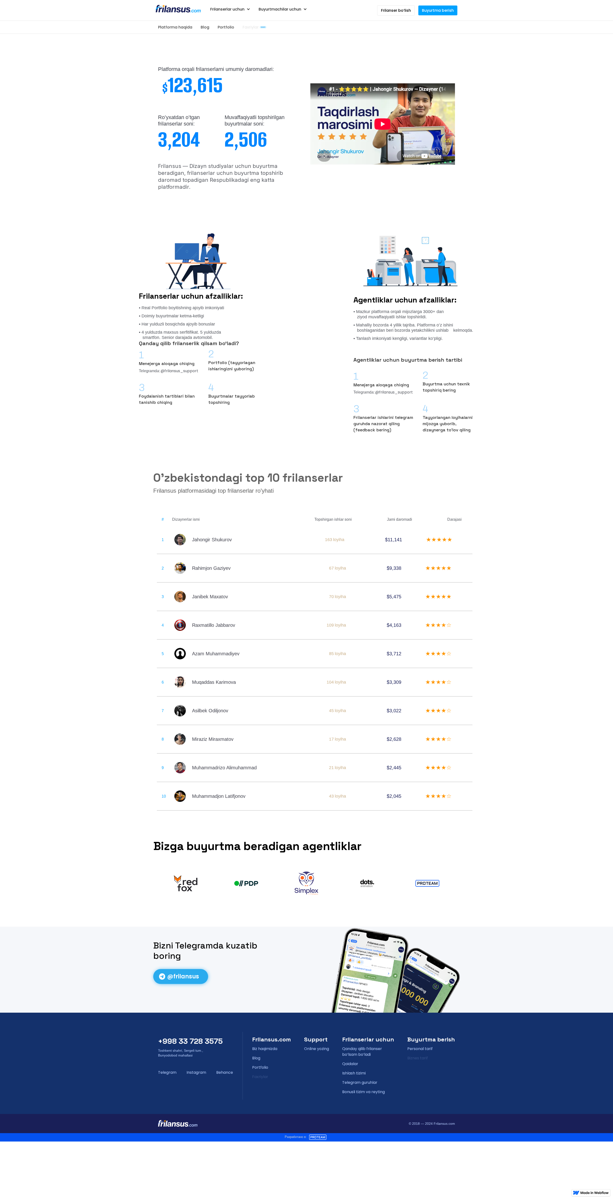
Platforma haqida (175, 27)
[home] (178, 8)
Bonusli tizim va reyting (363, 1092)
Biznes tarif (417, 1058)
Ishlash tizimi (354, 1073)
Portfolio (226, 27)
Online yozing (316, 1048)
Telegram (167, 1072)
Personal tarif (420, 1048)
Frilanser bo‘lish (396, 10)
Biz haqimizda (264, 1048)
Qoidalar (350, 1064)
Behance (224, 1072)
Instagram (196, 1072)
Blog (205, 27)
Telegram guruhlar (359, 1082)
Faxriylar (251, 27)
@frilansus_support (179, 371)
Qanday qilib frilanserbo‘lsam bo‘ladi (362, 1051)
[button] (230, 9)
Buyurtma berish (438, 10)
